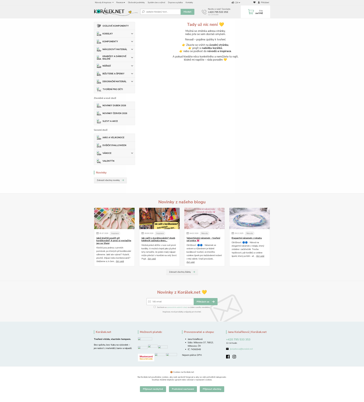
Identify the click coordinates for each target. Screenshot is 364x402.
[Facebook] (229, 357)
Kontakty (189, 2)
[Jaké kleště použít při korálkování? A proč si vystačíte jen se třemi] (114, 218)
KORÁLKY (108, 33)
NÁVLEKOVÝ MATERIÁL (115, 49)
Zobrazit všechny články (180, 272)
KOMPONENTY (110, 41)
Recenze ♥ (120, 2)
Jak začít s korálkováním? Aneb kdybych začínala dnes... (158, 239)
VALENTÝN (108, 161)
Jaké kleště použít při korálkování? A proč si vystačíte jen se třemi (113, 241)
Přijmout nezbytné (153, 389)
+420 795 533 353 (218, 12)
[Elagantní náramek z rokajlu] (249, 218)
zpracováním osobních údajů (177, 307)
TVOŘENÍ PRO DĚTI (113, 89)
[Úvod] (116, 12)
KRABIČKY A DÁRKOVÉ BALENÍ (114, 57)
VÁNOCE (107, 153)
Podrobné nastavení (183, 389)
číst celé (120, 261)
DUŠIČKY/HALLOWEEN (114, 145)
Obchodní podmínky (136, 2)
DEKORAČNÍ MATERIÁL (115, 81)
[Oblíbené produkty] (254, 2)
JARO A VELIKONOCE (113, 137)
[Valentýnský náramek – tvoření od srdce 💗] (204, 218)
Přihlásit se (203, 301)
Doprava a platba (175, 2)
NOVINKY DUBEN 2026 (114, 105)
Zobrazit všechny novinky (108, 180)
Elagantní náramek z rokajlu (247, 238)
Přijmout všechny (212, 389)
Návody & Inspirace (103, 2)
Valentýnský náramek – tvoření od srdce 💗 (203, 239)
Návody (204, 233)
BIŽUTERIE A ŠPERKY (113, 73)
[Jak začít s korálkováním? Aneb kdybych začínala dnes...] (159, 218)
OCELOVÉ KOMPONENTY (116, 25)
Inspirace (115, 233)
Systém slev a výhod (156, 2)
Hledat (187, 11)
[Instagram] (235, 357)
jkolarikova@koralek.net (241, 349)
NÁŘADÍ (107, 65)
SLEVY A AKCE (110, 121)
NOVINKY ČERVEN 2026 (115, 113)
